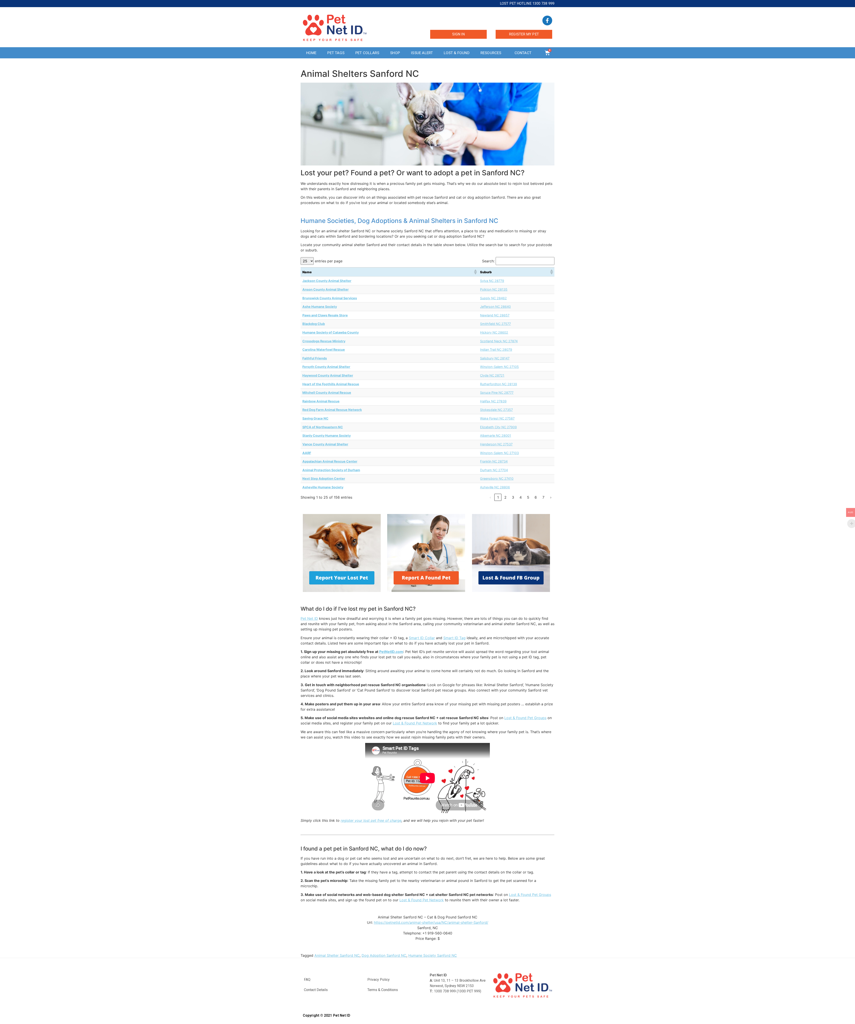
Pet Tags (335, 53)
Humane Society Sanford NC (432, 955)
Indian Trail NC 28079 (496, 349)
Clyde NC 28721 (492, 375)
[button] (475, 272)
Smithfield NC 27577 (495, 324)
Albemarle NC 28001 (495, 435)
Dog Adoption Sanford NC (384, 955)
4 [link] (520, 497)
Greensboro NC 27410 (496, 478)
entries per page (328, 261)
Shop (395, 53)
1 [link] (498, 497)
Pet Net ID (309, 618)
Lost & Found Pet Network (415, 723)
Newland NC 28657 (494, 315)
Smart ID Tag (454, 638)
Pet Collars (367, 53)
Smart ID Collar (422, 638)
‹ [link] (490, 497)
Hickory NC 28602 (494, 332)
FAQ (307, 979)
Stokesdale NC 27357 (496, 410)
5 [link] (528, 497)
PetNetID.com (391, 651)
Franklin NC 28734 (494, 461)
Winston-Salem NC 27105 (499, 367)
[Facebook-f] (547, 20)
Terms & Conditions (382, 990)
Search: (488, 261)
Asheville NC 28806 (495, 487)
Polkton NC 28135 (493, 289)
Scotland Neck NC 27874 (499, 341)
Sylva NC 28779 (492, 281)
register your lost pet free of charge (371, 820)
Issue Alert (422, 53)
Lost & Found (456, 53)
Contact (523, 53)
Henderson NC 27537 (496, 444)
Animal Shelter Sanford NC (337, 955)
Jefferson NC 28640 (495, 306)
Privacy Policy (378, 979)
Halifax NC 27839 (493, 401)
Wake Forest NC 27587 (497, 418)
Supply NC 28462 (493, 298)
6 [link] (536, 497)
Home (311, 53)
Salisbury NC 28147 (494, 358)
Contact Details (316, 990)
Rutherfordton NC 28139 (498, 384)
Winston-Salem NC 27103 (499, 453)
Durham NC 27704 (494, 470)
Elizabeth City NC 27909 (498, 427)
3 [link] (513, 497)
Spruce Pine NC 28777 (496, 392)
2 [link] (505, 497)
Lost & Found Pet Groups (525, 718)
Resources (490, 53)
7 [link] (543, 497)
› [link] (551, 497)
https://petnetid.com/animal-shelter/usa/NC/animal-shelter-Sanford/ (431, 922)
